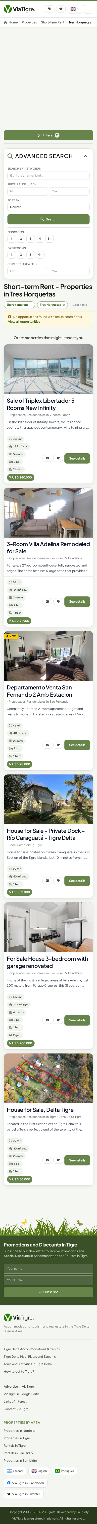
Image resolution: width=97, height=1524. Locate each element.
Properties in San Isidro (20, 1460)
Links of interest (15, 1401)
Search (51, 219)
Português (67, 1471)
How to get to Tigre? (19, 1371)
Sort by (13, 200)
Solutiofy (82, 1512)
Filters (50, 135)
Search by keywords (24, 168)
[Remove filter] (31, 305)
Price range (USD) (21, 184)
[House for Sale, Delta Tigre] (48, 1078)
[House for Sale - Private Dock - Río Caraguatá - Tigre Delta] (48, 799)
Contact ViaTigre (16, 1409)
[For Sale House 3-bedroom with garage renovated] (48, 927)
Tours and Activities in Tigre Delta (28, 1364)
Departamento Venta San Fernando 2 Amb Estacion (39, 691)
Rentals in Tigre (15, 1445)
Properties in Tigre (17, 1438)
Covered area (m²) (22, 264)
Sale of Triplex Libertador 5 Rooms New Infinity (41, 404)
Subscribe (50, 1292)
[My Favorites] (61, 8)
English (42, 1471)
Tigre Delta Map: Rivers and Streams (30, 1356)
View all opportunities (24, 321)
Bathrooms (16, 248)
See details (77, 458)
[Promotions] (49, 8)
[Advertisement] (48, 78)
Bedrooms (15, 232)
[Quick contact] (47, 458)
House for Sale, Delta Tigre (40, 1109)
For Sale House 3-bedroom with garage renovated (47, 962)
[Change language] (75, 9)
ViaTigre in (28, 1483)
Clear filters (80, 304)
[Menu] (88, 9)
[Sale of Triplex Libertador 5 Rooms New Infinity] (48, 369)
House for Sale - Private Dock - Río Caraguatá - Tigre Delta (46, 834)
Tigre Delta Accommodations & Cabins (32, 1349)
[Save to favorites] (58, 458)
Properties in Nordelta (20, 1430)
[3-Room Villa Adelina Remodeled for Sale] (48, 513)
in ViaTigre (19, 1386)
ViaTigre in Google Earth (21, 1394)
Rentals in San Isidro (18, 1453)
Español (18, 1471)
